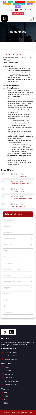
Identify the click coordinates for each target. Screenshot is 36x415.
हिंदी (21, 10)
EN (17, 10)
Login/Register (18, 13)
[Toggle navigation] (31, 19)
